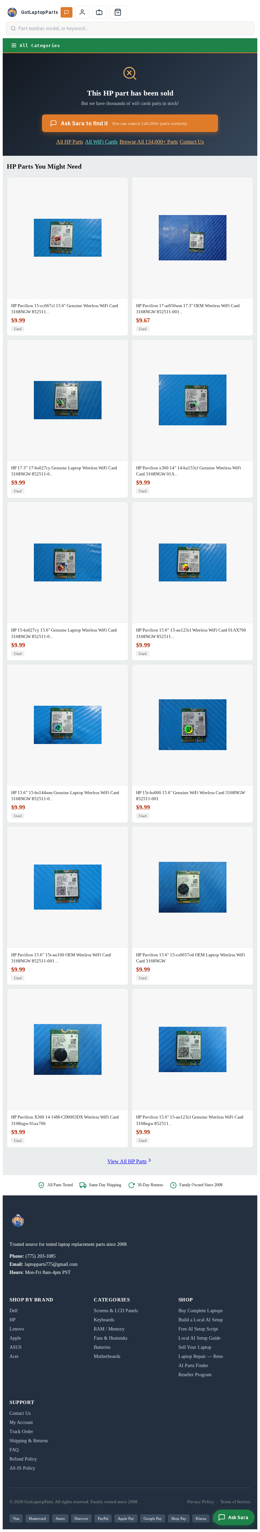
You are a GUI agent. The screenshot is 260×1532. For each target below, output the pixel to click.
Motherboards (107, 1356)
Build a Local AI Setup (200, 1319)
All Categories (40, 45)
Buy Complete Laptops (200, 1310)
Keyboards (104, 1319)
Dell (13, 1310)
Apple (15, 1338)
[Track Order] (99, 12)
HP (12, 1319)
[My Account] (82, 12)
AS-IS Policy (22, 1468)
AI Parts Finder (193, 1365)
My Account (21, 1422)
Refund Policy (23, 1459)
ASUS (15, 1347)
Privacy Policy (200, 1501)
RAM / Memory (109, 1329)
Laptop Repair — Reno (200, 1356)
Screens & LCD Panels (116, 1310)
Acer (14, 1356)
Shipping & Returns (28, 1440)
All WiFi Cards (101, 142)
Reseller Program (195, 1374)
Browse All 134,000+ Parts (149, 142)
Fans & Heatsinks (110, 1338)
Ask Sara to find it (124, 123)
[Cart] (118, 12)
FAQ (14, 1449)
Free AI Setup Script (198, 1329)
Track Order (21, 1431)
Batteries (102, 1347)
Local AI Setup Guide (199, 1338)
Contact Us (192, 142)
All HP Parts (69, 142)
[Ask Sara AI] (66, 12)
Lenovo (16, 1329)
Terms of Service (235, 1501)
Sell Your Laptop (194, 1347)
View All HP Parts (127, 1161)
